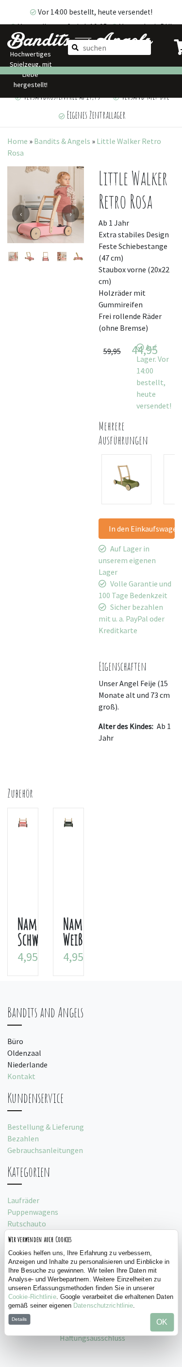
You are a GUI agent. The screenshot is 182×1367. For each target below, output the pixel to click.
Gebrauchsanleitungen (45, 1150)
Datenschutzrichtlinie (103, 1305)
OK (161, 1322)
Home (17, 141)
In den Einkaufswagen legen (142, 528)
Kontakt (21, 1076)
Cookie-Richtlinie (32, 1296)
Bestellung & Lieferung (45, 1127)
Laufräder (23, 1200)
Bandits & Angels (62, 141)
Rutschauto (26, 1223)
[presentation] (21, 213)
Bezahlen (23, 1138)
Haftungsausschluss (92, 1338)
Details (19, 1319)
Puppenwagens (32, 1212)
